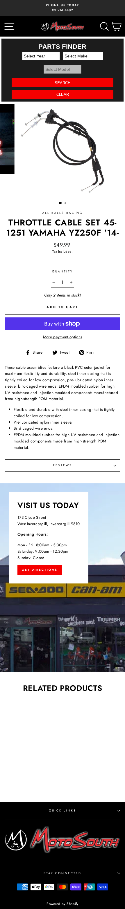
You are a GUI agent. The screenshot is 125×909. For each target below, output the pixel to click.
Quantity (62, 271)
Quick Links (62, 810)
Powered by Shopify (62, 903)
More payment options (62, 337)
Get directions (40, 570)
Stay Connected (62, 873)
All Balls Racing (62, 213)
